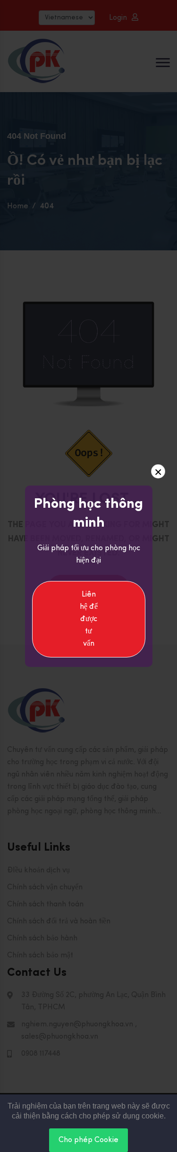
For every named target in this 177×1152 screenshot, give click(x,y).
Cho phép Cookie (88, 1140)
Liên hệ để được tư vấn (89, 619)
